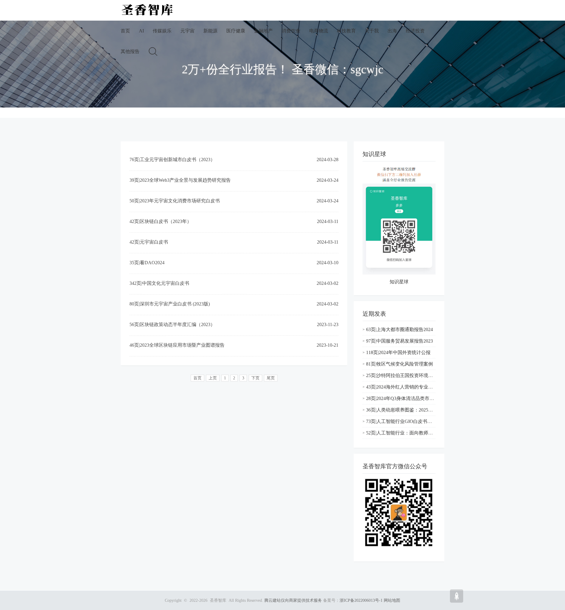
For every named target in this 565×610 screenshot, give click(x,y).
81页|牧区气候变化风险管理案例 (399, 363)
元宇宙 (187, 30)
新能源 (210, 30)
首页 (125, 30)
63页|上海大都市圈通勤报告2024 (399, 329)
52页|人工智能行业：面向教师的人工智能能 (411, 432)
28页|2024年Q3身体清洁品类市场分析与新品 (412, 398)
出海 (392, 30)
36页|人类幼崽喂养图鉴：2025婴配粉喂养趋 (411, 409)
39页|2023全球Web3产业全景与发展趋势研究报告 (180, 180)
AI (141, 30)
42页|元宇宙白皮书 (148, 241)
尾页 (271, 378)
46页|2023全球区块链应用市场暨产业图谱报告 (177, 345)
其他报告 (130, 51)
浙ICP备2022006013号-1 (361, 600)
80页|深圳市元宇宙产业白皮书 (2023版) (169, 303)
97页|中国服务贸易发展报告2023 (399, 340)
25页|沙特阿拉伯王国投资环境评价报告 (406, 375)
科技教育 (346, 30)
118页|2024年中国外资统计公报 (398, 352)
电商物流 (318, 30)
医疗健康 (235, 30)
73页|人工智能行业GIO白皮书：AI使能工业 (411, 421)
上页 (213, 378)
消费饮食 (291, 30)
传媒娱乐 (162, 30)
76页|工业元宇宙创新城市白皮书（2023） (172, 159)
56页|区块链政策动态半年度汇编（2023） (172, 324)
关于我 (372, 30)
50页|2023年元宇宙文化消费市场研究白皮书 (174, 200)
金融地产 (263, 30)
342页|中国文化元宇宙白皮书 (159, 283)
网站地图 (392, 600)
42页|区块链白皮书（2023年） (160, 221)
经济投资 (415, 30)
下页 (255, 378)
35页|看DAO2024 (146, 262)
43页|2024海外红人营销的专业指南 (402, 386)
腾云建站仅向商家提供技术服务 (293, 600)
